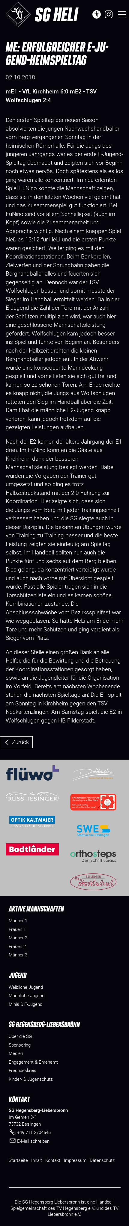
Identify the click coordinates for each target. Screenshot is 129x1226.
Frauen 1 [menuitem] (17, 929)
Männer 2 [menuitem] (18, 938)
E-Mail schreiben (33, 1141)
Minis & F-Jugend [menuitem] (25, 1004)
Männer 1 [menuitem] (18, 920)
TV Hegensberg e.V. (75, 1208)
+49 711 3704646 (34, 1132)
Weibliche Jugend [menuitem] (26, 987)
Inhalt (36, 1160)
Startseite (18, 1160)
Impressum (75, 1160)
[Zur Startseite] (18, 14)
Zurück (20, 742)
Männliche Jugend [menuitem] (26, 995)
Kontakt (52, 1160)
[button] (109, 14)
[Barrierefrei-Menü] (96, 14)
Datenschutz (102, 1160)
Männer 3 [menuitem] (18, 955)
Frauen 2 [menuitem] (17, 946)
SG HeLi (56, 14)
